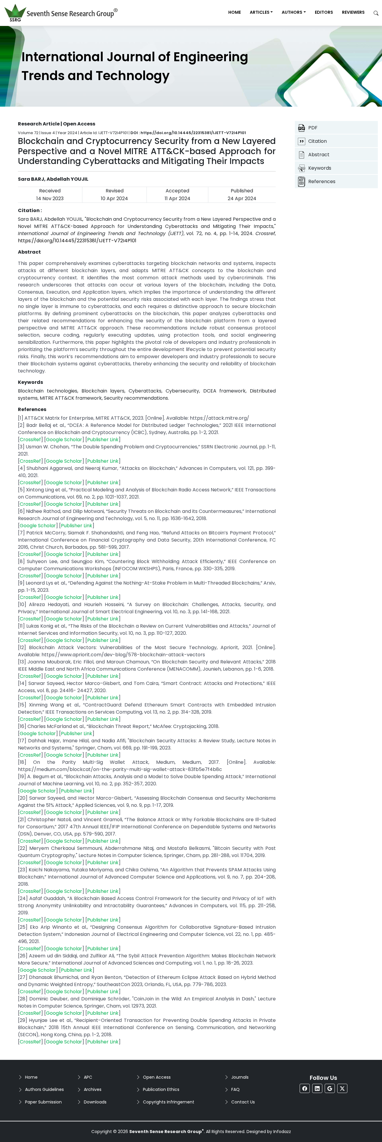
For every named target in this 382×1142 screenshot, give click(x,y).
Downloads (95, 1102)
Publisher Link (102, 439)
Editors (324, 12)
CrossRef (30, 439)
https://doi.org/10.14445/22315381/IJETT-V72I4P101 (77, 240)
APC (88, 1077)
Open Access (157, 1077)
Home (234, 12)
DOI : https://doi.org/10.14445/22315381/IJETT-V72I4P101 (188, 133)
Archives (92, 1089)
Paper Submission (43, 1102)
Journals (240, 1077)
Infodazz (282, 1132)
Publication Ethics (161, 1089)
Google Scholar (64, 439)
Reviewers (353, 12)
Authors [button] (292, 12)
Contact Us (243, 1102)
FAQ (235, 1089)
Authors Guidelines (44, 1089)
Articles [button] (259, 12)
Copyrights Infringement (168, 1102)
